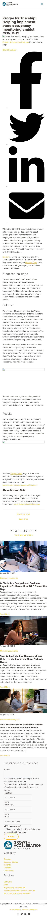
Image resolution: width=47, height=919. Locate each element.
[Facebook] (18, 914)
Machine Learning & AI (10, 719)
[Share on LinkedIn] (26, 186)
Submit (11, 836)
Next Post (23, 519)
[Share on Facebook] (26, 108)
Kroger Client (16, 473)
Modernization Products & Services (19, 890)
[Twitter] (22, 914)
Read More (5, 614)
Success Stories (11, 862)
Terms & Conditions (29, 909)
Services (7, 859)
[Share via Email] (26, 223)
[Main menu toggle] (41, 4)
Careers (7, 867)
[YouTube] (29, 914)
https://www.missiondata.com (27, 504)
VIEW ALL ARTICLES (23, 535)
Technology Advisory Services (17, 893)
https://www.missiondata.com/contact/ (20, 485)
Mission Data (31, 262)
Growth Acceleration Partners (16, 42)
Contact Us (9, 870)
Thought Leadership (9, 578)
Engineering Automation (14, 887)
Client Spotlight (9, 50)
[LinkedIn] (25, 914)
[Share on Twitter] (26, 144)
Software (8, 882)
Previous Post (23, 514)
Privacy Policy (15, 909)
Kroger (5, 257)
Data (6, 884)
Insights (7, 865)
